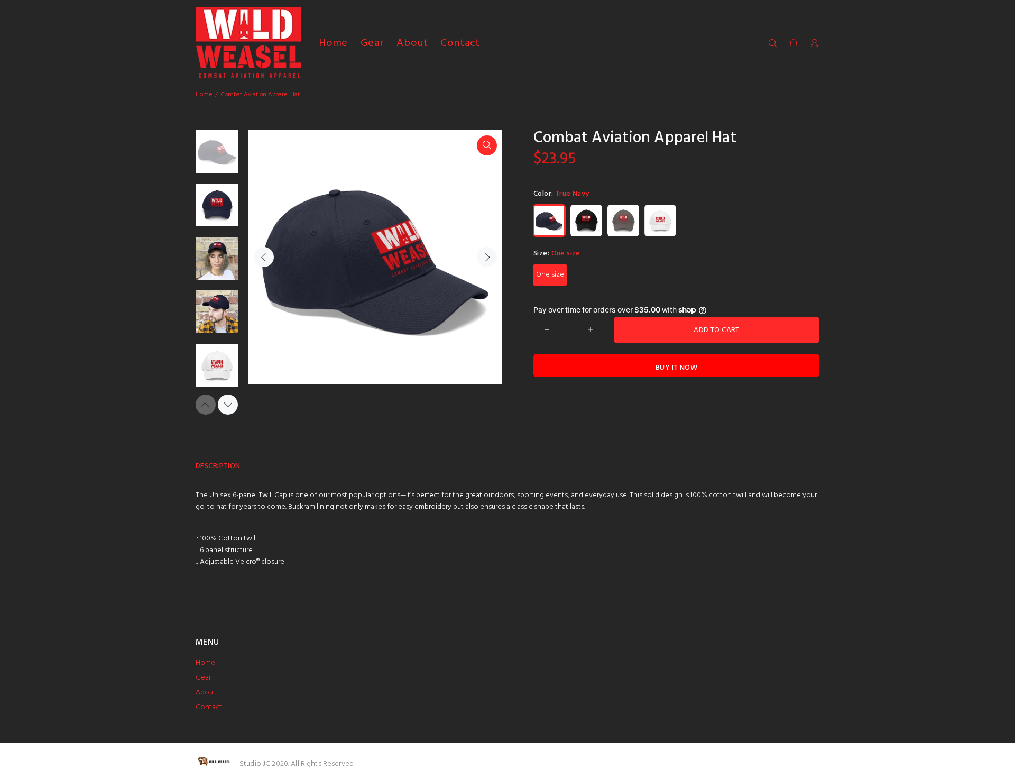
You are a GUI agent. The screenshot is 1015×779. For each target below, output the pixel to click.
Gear (203, 678)
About (206, 692)
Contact (209, 707)
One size (550, 275)
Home (204, 94)
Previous (264, 257)
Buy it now (676, 368)
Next (487, 257)
